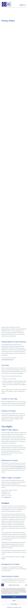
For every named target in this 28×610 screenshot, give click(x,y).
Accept (14, 596)
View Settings (14, 604)
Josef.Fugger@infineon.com (7, 359)
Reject (14, 600)
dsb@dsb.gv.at (7, 497)
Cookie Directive (10, 607)
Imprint (20, 607)
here (22, 373)
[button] (26, 585)
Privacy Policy (15, 607)
